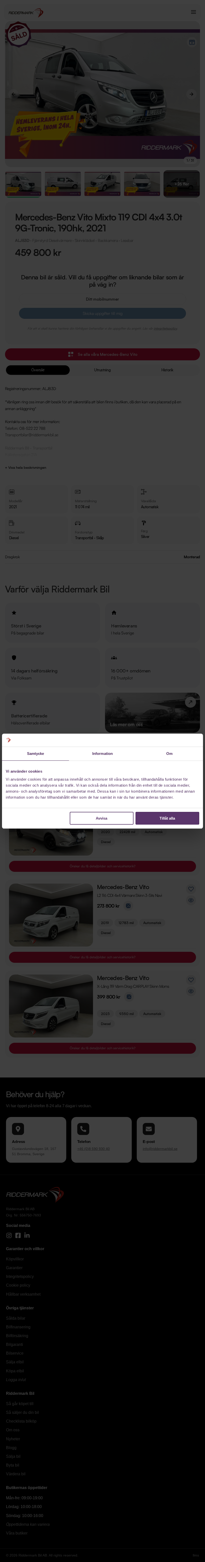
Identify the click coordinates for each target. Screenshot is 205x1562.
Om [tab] (169, 753)
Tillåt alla (167, 818)
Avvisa (101, 818)
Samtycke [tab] (35, 753)
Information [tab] (102, 753)
